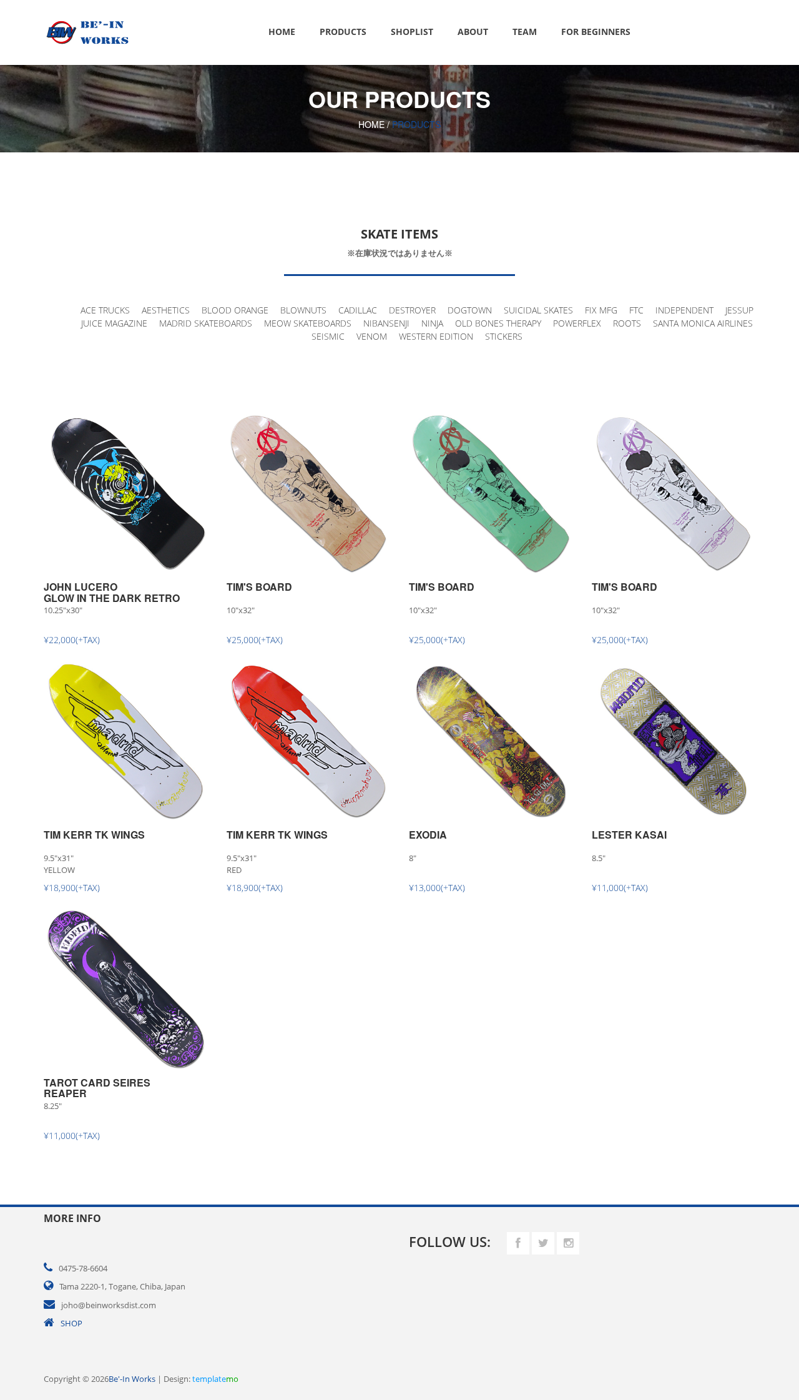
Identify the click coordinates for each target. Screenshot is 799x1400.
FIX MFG (601, 310)
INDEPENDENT (684, 310)
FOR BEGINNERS (595, 31)
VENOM (371, 336)
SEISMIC (328, 336)
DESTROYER (412, 310)
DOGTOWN (470, 310)
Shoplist (412, 31)
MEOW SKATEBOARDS (307, 323)
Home (281, 31)
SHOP (71, 1323)
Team (524, 31)
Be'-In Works (132, 1378)
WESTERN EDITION (436, 336)
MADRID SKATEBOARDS (205, 323)
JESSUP (739, 310)
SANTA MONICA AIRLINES (703, 323)
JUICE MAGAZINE (114, 323)
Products (343, 31)
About (473, 31)
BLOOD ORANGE (235, 310)
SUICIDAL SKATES (538, 310)
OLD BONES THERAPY (498, 323)
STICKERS (503, 336)
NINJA (432, 323)
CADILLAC (357, 310)
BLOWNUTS (303, 310)
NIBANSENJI (386, 323)
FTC (636, 310)
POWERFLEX (577, 323)
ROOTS (627, 323)
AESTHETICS (166, 310)
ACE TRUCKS (105, 310)
